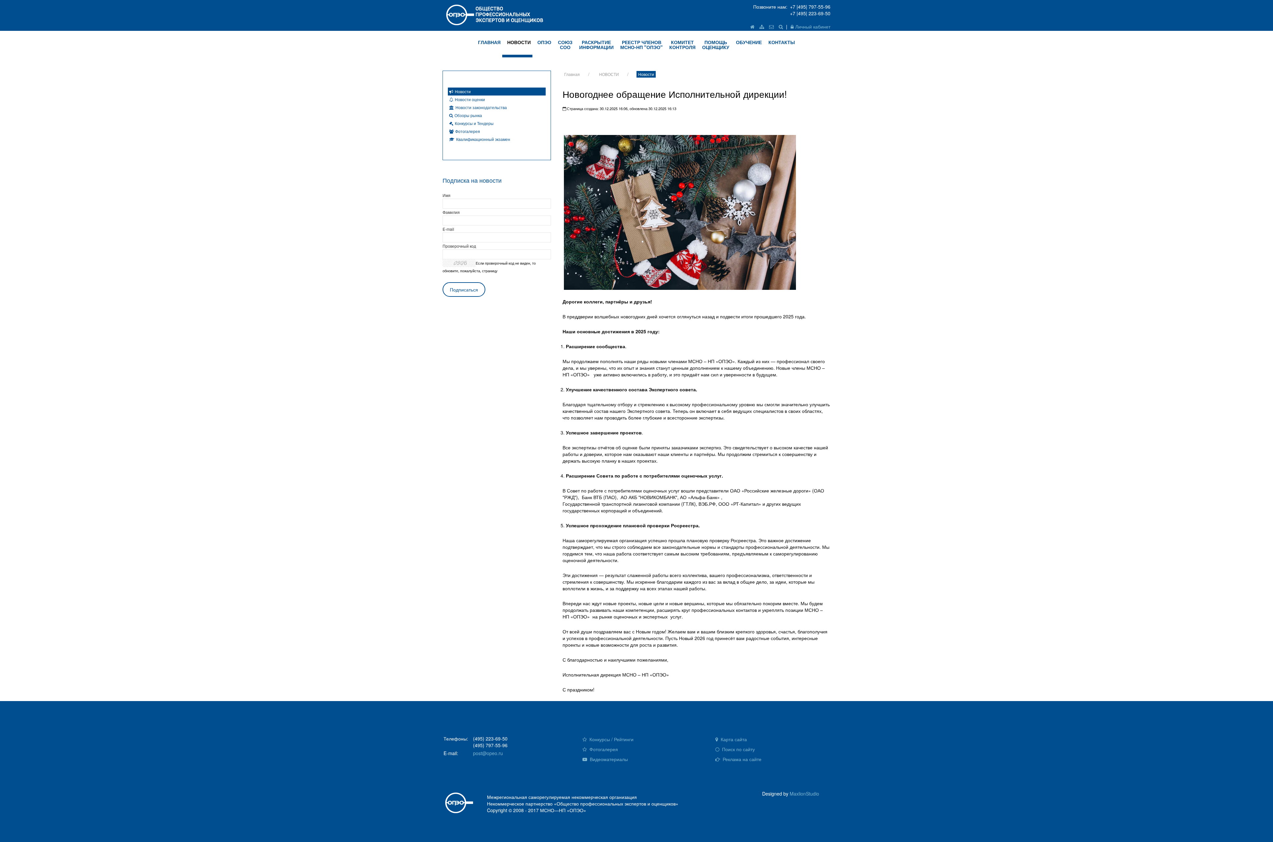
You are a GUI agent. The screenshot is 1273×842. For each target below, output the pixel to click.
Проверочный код (459, 246)
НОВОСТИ (519, 42)
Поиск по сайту (738, 749)
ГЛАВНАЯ (489, 42)
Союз (565, 44)
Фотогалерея (467, 131)
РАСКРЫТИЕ (596, 44)
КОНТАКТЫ (781, 42)
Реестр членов (641, 44)
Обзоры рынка (468, 115)
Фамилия (451, 212)
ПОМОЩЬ (715, 44)
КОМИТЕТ (682, 44)
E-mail (448, 229)
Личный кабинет (812, 26)
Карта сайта (733, 739)
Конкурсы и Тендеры (474, 123)
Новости (646, 74)
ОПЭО (544, 42)
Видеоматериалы (608, 759)
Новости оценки (470, 99)
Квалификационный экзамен (483, 139)
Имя (447, 195)
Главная (572, 74)
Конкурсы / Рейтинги (611, 739)
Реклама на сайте (741, 759)
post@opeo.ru (488, 753)
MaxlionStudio (804, 793)
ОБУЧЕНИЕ (749, 42)
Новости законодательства (481, 107)
